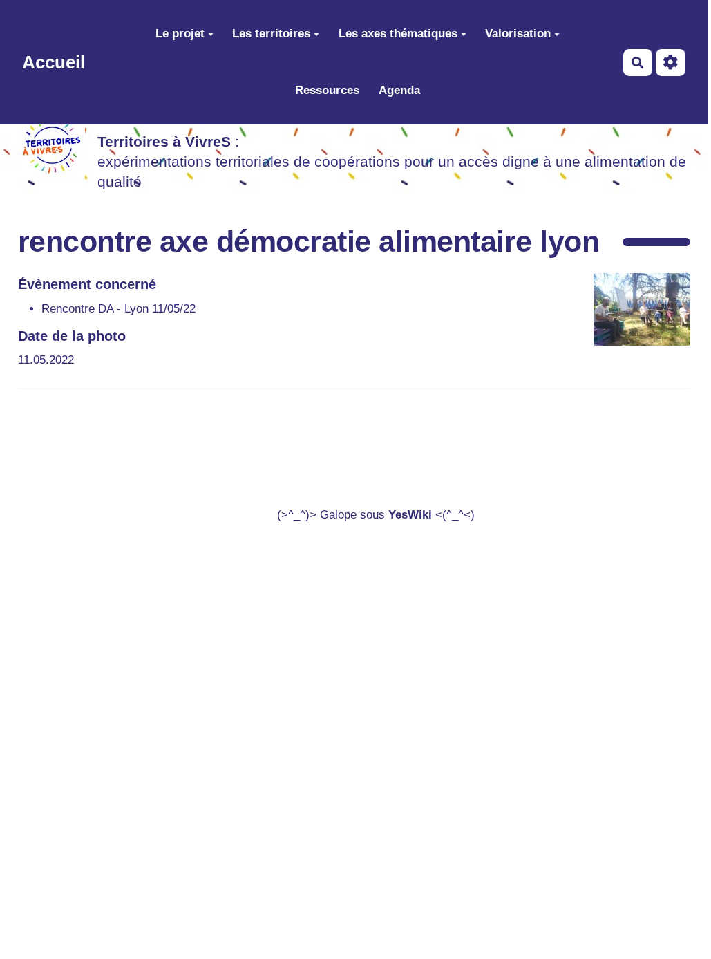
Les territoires (271, 33)
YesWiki (410, 514)
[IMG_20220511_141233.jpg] (635, 316)
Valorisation (518, 33)
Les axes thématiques (398, 33)
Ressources (327, 90)
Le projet (180, 33)
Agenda (399, 90)
